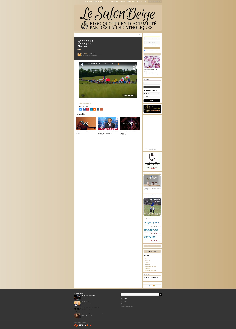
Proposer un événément (152, 251)
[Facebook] (84, 109)
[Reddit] (94, 109)
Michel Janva (85, 53)
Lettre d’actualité (114, 1)
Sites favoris (147, 268)
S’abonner (147, 262)
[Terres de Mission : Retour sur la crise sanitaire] (130, 129)
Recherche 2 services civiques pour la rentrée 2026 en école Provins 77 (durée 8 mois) (151, 231)
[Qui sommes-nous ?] (149, 286)
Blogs (90, 1)
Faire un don (147, 260)
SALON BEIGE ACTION (152, 54)
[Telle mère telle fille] (77, 305)
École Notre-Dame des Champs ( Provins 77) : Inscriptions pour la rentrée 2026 (152, 224)
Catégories (147, 264)
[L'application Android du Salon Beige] (154, 286)
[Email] (101, 109)
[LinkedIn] (91, 109)
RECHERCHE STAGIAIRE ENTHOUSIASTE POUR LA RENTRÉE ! (150, 238)
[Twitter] (80, 109)
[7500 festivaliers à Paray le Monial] (77, 299)
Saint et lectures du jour (150, 266)
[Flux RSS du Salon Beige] (153, 286)
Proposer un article (131, 1)
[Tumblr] (98, 109)
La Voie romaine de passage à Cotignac (85, 132)
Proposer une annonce (152, 246)
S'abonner (123, 303)
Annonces (122, 1)
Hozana (155, 149)
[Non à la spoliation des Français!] (152, 67)
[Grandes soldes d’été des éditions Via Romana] (77, 312)
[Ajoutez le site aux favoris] (152, 286)
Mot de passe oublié (156, 44)
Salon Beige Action (98, 1)
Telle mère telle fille (85, 301)
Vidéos (79, 49)
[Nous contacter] (150, 286)
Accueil (86, 1)
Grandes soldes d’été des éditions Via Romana (90, 307)
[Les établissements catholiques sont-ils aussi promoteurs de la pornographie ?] (108, 129)
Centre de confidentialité (150, 270)
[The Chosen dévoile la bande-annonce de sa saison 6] (77, 318)
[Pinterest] (87, 109)
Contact (106, 1)
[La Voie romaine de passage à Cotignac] (86, 129)
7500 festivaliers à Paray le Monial (88, 295)
